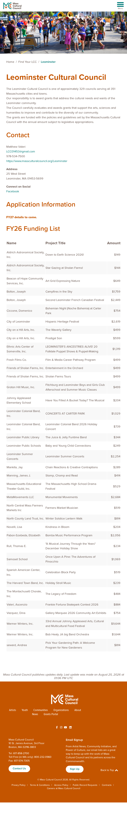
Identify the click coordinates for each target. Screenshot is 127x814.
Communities (40, 710)
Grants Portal (51, 714)
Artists (12, 710)
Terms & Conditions (40, 785)
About (77, 710)
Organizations (61, 710)
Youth (25, 710)
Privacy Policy (18, 785)
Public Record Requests (85, 785)
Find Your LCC (27, 62)
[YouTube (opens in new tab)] (65, 727)
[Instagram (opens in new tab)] (61, 727)
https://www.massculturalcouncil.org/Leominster (36, 161)
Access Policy (61, 785)
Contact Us (19, 768)
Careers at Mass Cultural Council (63, 788)
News (35, 714)
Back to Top (108, 770)
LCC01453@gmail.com (20, 151)
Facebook (12, 191)
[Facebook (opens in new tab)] (57, 727)
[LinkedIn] (70, 727)
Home (10, 62)
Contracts (107, 785)
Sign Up (74, 769)
